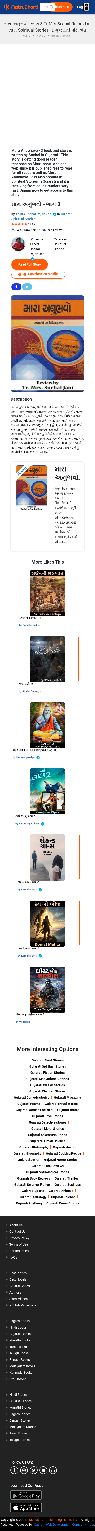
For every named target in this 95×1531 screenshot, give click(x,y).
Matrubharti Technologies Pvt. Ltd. (54, 1520)
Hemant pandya (25, 757)
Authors (15, 1292)
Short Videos (18, 1299)
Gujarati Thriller (66, 1178)
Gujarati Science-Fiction (32, 1184)
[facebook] (14, 1470)
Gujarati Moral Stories (47, 1128)
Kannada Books (20, 1372)
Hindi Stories (18, 1394)
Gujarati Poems (28, 1104)
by (21, 625)
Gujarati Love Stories (47, 1116)
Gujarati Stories (20, 1401)
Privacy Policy (19, 1238)
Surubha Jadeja (31, 625)
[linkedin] (53, 1470)
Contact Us (17, 1231)
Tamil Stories (18, 1433)
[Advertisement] (47, 94)
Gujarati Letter (28, 1160)
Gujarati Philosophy (33, 1147)
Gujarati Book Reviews (33, 1178)
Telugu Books (19, 1353)
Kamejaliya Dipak (29, 823)
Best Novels (17, 1279)
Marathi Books (19, 1340)
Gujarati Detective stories (47, 1122)
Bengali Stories (20, 1420)
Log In (82, 7)
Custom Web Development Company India (64, 1524)
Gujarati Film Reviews (48, 1166)
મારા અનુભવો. (68, 473)
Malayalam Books (22, 1366)
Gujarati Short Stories (48, 1060)
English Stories (19, 1414)
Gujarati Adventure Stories (47, 1135)
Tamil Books (18, 1347)
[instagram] (24, 1470)
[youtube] (43, 1470)
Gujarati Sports (33, 1191)
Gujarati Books (20, 1334)
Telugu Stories (19, 1440)
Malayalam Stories (22, 1427)
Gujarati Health (64, 1147)
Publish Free (60, 6)
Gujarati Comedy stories (31, 1097)
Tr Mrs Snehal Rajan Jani (34, 214)
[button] (51, 7)
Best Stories (18, 1273)
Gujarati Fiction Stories (47, 1072)
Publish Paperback (22, 1305)
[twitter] (34, 1470)
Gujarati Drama (68, 1110)
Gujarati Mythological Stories (47, 1172)
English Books (19, 1321)
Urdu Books (17, 1379)
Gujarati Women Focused (34, 1110)
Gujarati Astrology (33, 1197)
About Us (16, 1225)
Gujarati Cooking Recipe (63, 1153)
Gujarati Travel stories (61, 1104)
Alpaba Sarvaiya (31, 691)
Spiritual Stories (60, 246)
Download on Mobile (42, 274)
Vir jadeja (24, 1021)
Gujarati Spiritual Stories (47, 1066)
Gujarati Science (63, 1197)
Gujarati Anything (29, 1203)
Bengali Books (19, 1359)
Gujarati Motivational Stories (47, 1079)
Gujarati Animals (61, 1191)
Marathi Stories (20, 1407)
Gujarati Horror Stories (60, 1160)
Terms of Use (18, 1244)
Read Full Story (29, 264)
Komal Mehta (29, 889)
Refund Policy (19, 1251)
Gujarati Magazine (67, 1097)
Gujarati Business (68, 1184)
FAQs (13, 1257)
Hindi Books (18, 1327)
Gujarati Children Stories (47, 1091)
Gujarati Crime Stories (62, 1203)
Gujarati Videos (20, 1286)
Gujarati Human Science (47, 1141)
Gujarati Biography (27, 1153)
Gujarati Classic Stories (47, 1085)
